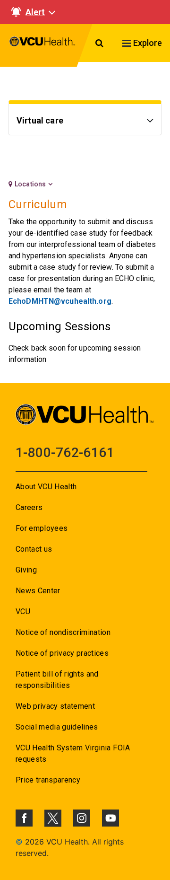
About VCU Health (46, 486)
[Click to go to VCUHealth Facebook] (24, 818)
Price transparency (48, 779)
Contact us (34, 549)
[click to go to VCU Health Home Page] (42, 45)
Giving (26, 569)
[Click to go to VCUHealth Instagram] (81, 818)
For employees (42, 528)
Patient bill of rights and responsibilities (57, 679)
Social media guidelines (57, 726)
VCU (23, 611)
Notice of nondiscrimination (63, 632)
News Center (38, 590)
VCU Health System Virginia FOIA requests (73, 753)
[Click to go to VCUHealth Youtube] (110, 818)
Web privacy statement (55, 706)
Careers (29, 507)
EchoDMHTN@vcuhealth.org (59, 301)
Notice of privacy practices (62, 653)
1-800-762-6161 (65, 452)
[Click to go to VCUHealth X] (52, 818)
